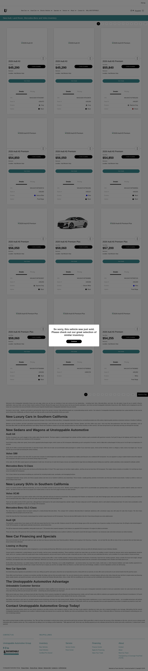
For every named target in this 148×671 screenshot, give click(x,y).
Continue (74, 341)
